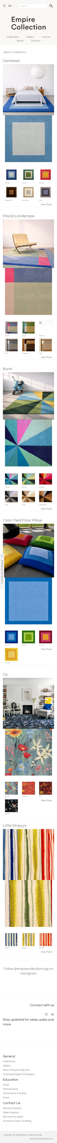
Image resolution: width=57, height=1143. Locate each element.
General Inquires (12, 1108)
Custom (46, 37)
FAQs (6, 1084)
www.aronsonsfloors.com (41, 1139)
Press (6, 1097)
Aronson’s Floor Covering (17, 1121)
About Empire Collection (16, 1070)
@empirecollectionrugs (31, 968)
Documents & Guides (15, 1093)
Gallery (30, 37)
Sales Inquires (11, 1112)
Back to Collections (15, 52)
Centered (11, 61)
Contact (36, 40)
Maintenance (10, 1089)
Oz (5, 674)
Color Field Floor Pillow (22, 520)
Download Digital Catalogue (19, 1074)
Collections (13, 37)
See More (46, 204)
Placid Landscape (18, 216)
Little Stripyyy (15, 826)
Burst (7, 369)
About (20, 40)
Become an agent (13, 1116)
